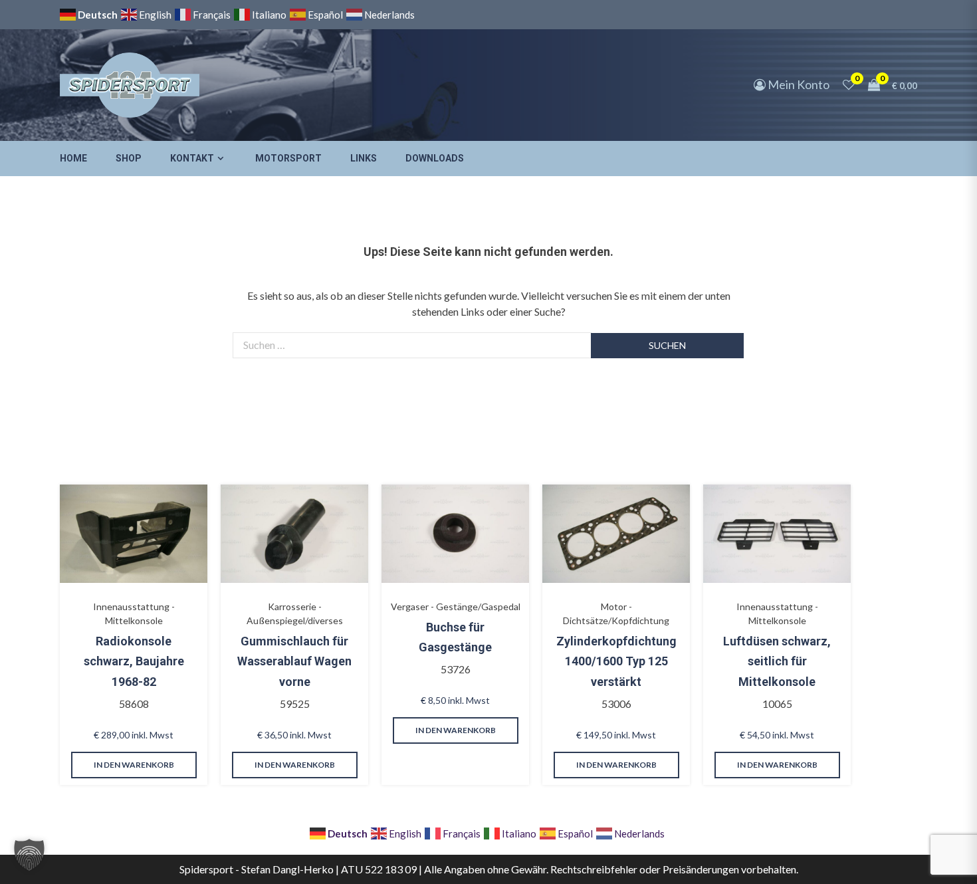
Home (73, 158)
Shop (129, 158)
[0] (849, 84)
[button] (29, 855)
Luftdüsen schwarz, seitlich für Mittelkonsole (777, 661)
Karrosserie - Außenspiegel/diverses (295, 613)
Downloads (434, 158)
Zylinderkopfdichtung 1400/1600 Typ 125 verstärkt (616, 661)
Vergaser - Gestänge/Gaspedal (455, 606)
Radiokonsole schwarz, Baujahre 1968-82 (134, 661)
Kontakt (192, 158)
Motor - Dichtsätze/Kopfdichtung (616, 613)
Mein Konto (797, 84)
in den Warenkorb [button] (134, 765)
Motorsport (288, 158)
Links (363, 158)
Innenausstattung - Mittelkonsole (134, 613)
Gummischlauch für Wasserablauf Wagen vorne (294, 661)
